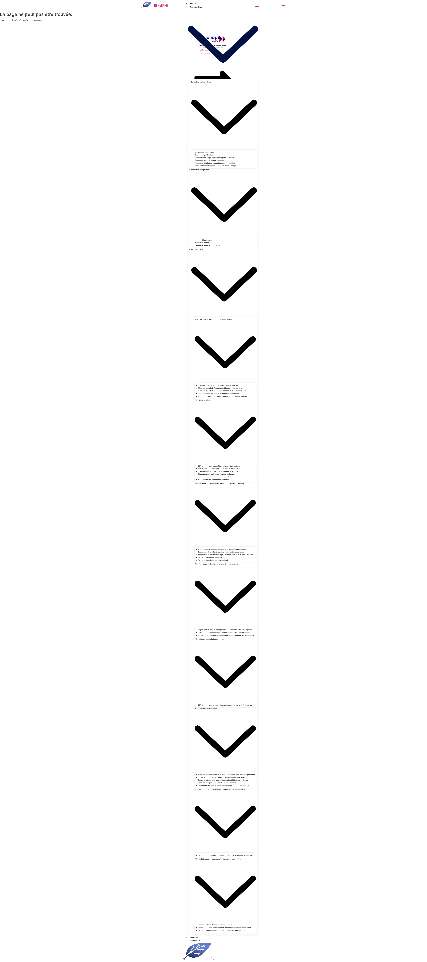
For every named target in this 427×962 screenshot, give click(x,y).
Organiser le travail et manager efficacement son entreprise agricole (225, 630)
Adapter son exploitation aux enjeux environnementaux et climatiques (225, 549)
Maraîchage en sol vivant (204, 152)
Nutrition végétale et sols (204, 155)
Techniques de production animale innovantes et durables (221, 552)
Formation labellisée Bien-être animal (213, 560)
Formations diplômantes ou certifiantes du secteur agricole (221, 930)
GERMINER (161, 5)
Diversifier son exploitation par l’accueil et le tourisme (219, 471)
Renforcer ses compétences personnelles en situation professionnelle (226, 635)
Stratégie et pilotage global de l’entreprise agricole (218, 385)
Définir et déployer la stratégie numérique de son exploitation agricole (225, 705)
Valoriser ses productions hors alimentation (215, 477)
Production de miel (202, 243)
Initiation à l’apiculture (203, 240)
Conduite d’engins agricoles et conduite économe (217, 783)
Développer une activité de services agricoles (216, 474)
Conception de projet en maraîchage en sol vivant (214, 158)
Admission (194, 937)
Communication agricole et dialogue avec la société (218, 394)
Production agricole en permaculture (209, 160)
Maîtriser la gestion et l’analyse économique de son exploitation (223, 391)
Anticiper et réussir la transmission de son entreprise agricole (222, 396)
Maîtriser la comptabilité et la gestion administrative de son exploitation (226, 775)
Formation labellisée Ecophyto (210, 557)
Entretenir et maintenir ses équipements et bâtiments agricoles (223, 780)
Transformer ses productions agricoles (213, 480)
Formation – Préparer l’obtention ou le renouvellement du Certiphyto (225, 855)
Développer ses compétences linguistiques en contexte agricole (223, 786)
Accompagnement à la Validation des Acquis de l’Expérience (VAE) (224, 928)
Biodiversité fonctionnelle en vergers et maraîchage (215, 166)
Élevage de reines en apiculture (207, 245)
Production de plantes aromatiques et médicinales (215, 163)
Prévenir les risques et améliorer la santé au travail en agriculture (224, 633)
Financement (195, 941)
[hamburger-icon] (257, 4)
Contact (283, 5)
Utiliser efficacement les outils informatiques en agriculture (221, 777)
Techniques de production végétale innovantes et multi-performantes (225, 555)
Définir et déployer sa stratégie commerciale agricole (219, 466)
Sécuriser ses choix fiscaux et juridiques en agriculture (220, 388)
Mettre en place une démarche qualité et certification (219, 469)
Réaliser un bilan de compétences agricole (215, 925)
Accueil (193, 3)
